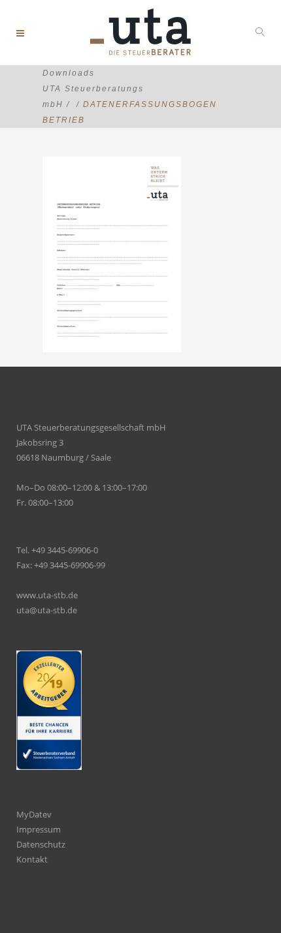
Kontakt (32, 859)
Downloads (68, 73)
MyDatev (34, 814)
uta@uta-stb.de (46, 610)
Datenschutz (40, 844)
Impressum (38, 829)
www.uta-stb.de (47, 595)
